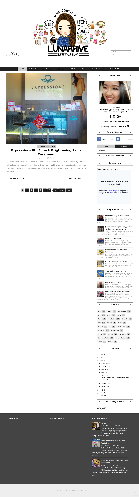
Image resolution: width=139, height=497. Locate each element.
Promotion (101, 330)
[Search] (113, 54)
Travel (100, 342)
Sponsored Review (47, 146)
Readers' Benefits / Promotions (104, 69)
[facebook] (8, 54)
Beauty (72, 69)
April (103, 372)
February (104, 383)
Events (109, 315)
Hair (99, 323)
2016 (101, 361)
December (104, 363)
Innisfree (109, 323)
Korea (120, 323)
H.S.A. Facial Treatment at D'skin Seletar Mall (118, 261)
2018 (101, 355)
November (105, 366)
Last (69, 190)
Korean (100, 326)
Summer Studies (120, 338)
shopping (110, 342)
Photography (121, 326)
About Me (33, 69)
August (104, 369)
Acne (99, 311)
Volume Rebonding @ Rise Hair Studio (117, 216)
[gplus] (17, 54)
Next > (62, 190)
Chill (99, 315)
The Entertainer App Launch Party (115, 271)
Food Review (111, 319)
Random (124, 146)
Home (22, 69)
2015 (101, 390)
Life (110, 326)
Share (78, 178)
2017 (101, 358)
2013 (101, 396)
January (104, 386)
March (103, 375)
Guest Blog (125, 319)
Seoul (100, 334)
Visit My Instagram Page (108, 169)
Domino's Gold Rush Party (113, 238)
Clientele (46, 69)
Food (82, 69)
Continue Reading (16, 178)
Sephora (110, 334)
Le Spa (103, 423)
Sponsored (123, 334)
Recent (106, 146)
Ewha (119, 315)
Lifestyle (60, 69)
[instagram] (13, 54)
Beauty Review (122, 311)
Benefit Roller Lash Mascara (113, 282)
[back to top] (135, 492)
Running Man (115, 330)
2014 (101, 393)
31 (55, 190)
